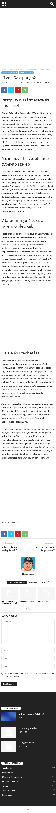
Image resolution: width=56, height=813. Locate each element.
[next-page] (29, 608)
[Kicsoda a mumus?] (28, 593)
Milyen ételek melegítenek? (9, 548)
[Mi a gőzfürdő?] (8, 746)
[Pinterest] (18, 90)
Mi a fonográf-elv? (28, 728)
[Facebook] (4, 90)
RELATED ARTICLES (17, 583)
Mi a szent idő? (43, 601)
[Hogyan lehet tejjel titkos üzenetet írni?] (9, 593)
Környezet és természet (11, 777)
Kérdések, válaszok (15, 69)
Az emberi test (7, 772)
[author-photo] (28, 564)
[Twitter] (11, 90)
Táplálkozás (6, 768)
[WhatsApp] (25, 90)
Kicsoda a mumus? (27, 601)
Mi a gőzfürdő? (26, 742)
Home (3, 69)
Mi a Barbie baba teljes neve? (45, 548)
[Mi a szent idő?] (46, 593)
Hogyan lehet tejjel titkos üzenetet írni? (9, 602)
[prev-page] (26, 608)
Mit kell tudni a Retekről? (31, 713)
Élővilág (4, 786)
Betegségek (6, 795)
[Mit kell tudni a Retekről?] (8, 716)
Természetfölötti (31, 69)
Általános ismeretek (10, 781)
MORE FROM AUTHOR (37, 583)
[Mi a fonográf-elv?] (8, 732)
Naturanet (8, 83)
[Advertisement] (28, 37)
